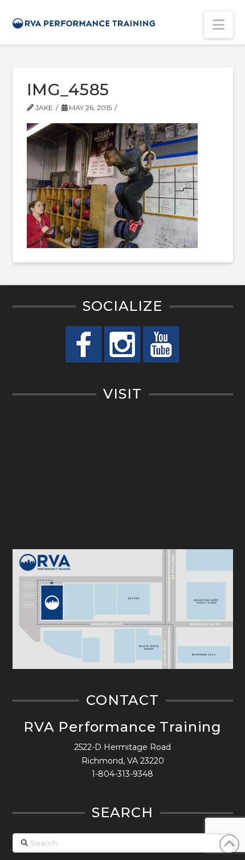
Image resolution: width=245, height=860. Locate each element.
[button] (218, 24)
